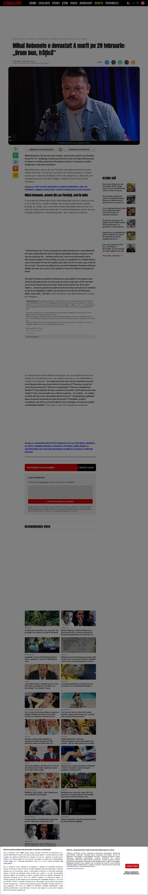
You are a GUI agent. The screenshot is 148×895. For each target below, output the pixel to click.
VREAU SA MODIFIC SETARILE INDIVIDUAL (131, 872)
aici (55, 879)
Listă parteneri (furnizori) (75, 868)
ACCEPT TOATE (132, 866)
